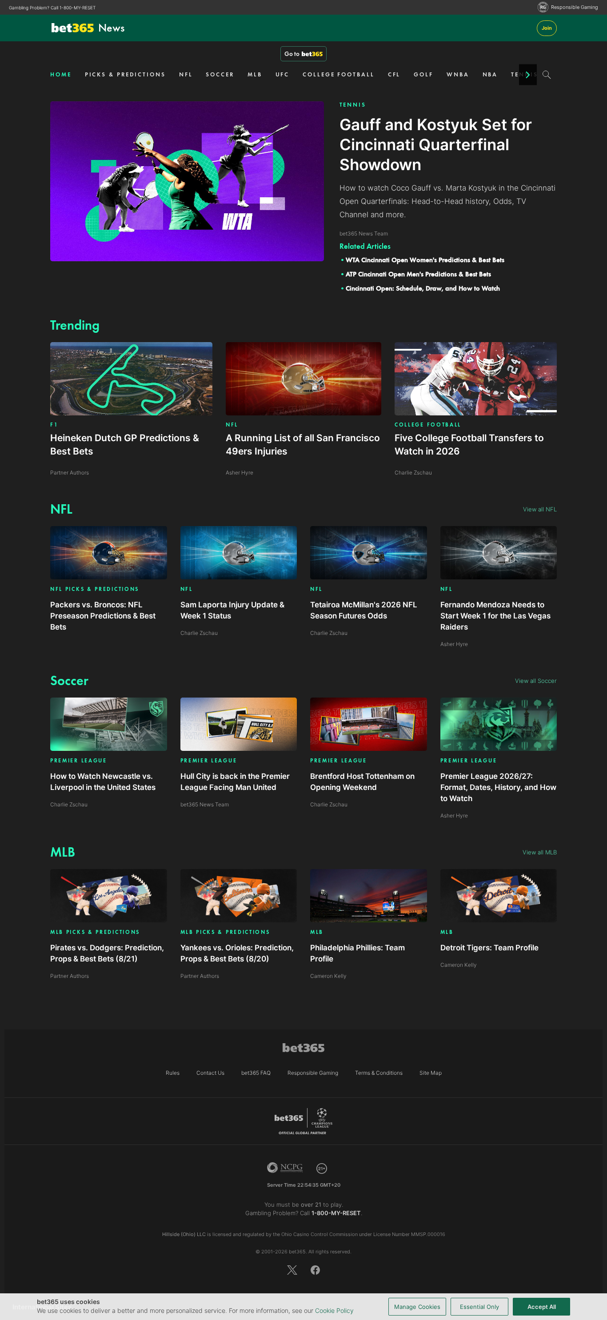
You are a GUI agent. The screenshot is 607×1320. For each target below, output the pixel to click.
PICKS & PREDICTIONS (125, 74)
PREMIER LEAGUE (78, 761)
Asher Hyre (454, 644)
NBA (490, 74)
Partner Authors (69, 976)
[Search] (547, 74)
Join (547, 28)
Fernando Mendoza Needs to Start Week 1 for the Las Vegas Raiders (495, 615)
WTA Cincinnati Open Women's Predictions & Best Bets (425, 259)
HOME (61, 74)
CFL (394, 74)
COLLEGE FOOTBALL (338, 74)
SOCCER (220, 74)
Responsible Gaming (574, 7)
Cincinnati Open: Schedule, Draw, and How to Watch (423, 288)
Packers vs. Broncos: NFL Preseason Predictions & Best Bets (103, 615)
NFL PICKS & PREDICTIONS (94, 589)
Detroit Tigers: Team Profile (489, 947)
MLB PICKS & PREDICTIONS (95, 932)
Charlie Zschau (199, 633)
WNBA (458, 74)
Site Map (430, 1072)
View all (540, 509)
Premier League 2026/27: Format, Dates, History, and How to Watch (498, 787)
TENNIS (352, 104)
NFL (186, 74)
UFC (283, 74)
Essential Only (479, 1306)
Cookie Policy (334, 1310)
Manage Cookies (417, 1306)
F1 (54, 424)
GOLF (423, 74)
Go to (292, 54)
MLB (255, 74)
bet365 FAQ (256, 1072)
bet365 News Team (204, 804)
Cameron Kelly (328, 976)
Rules (173, 1072)
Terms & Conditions (379, 1072)
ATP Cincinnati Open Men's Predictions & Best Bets (418, 274)
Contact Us (210, 1072)
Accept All (541, 1306)
